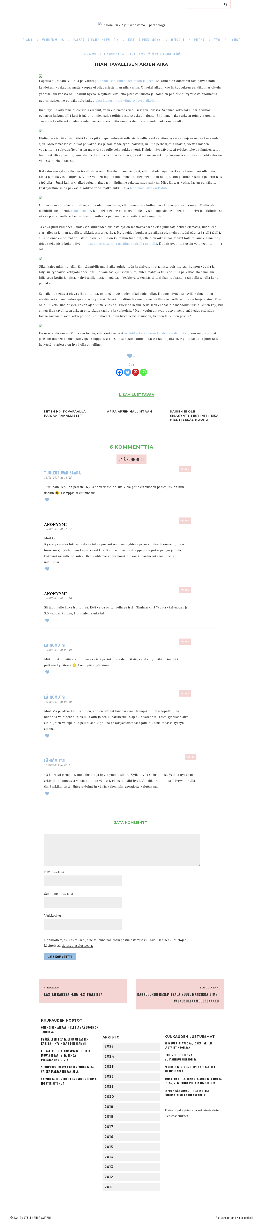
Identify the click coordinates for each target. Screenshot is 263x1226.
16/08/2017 (90, 53)
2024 (109, 1056)
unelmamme (82, 210)
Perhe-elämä (172, 53)
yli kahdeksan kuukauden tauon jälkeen (124, 81)
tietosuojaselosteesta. (77, 945)
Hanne (235, 39)
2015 (109, 1147)
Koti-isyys (137, 53)
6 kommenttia (114, 53)
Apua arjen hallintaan (129, 411)
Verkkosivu (52, 915)
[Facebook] (119, 372)
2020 (109, 1097)
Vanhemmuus (53, 39)
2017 (109, 1127)
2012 (109, 1177)
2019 (109, 1107)
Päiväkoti (154, 53)
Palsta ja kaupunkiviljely (96, 39)
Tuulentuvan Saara (62, 472)
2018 (109, 1117)
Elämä (28, 39)
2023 (109, 1067)
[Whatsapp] (143, 372)
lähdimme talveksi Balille (149, 188)
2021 (109, 1086)
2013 (109, 1167)
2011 (109, 1187)
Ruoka (199, 39)
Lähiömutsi (55, 645)
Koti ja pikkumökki (145, 39)
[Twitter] (127, 372)
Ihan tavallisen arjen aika (131, 64)
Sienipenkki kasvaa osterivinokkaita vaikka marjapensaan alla (67, 1069)
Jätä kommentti (131, 459)
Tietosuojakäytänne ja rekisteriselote (192, 1110)
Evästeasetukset (176, 1116)
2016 (109, 1137)
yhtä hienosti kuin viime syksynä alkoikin (127, 100)
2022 (109, 1076)
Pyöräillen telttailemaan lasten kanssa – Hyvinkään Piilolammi (65, 1041)
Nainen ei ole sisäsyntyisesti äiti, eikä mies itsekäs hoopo (194, 416)
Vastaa (185, 469)
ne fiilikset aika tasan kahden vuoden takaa (156, 333)
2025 (109, 1046)
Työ (217, 39)
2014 (109, 1157)
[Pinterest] (135, 372)
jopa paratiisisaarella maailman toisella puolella (122, 243)
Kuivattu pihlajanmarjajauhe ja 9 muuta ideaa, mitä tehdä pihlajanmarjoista (65, 1055)
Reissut (178, 39)
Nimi (54, 872)
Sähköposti (58, 893)
